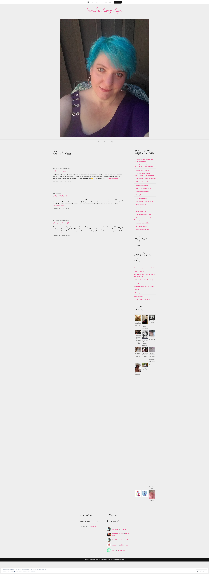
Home (99, 142)
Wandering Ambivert (142, 229)
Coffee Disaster (139, 271)
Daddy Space (140, 195)
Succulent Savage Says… (104, 10)
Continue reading (112, 179)
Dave (113, 550)
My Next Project (61, 196)
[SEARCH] (111, 142)
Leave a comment (67, 235)
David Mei (115, 529)
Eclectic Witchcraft (142, 182)
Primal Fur (124, 529)
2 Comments (65, 208)
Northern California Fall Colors (144, 286)
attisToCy (115, 545)
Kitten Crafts (57, 193)
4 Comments (67, 181)
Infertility (137, 293)
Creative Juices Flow (62, 223)
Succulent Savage (117, 533)
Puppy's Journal (141, 205)
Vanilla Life (121, 550)
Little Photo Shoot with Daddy (143, 280)
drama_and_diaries (142, 185)
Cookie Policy (33, 571)
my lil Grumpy (138, 296)
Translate (93, 526)
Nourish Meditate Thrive (143, 188)
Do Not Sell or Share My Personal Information (111, 559)
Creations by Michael (142, 192)
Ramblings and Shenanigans (61, 168)
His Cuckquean (140, 208)
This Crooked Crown (142, 170)
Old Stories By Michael (143, 223)
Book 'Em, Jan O (141, 211)
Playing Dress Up (139, 283)
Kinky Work (124, 540)
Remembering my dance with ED (144, 268)
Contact (106, 142)
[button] (137, 321)
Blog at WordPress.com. (91, 559)
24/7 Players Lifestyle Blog (144, 201)
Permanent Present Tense (142, 299)
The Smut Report (141, 198)
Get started (117, 2)
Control (136, 289)
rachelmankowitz (141, 226)
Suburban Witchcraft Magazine (146, 178)
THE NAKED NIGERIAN (143, 214)
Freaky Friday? (59, 171)
